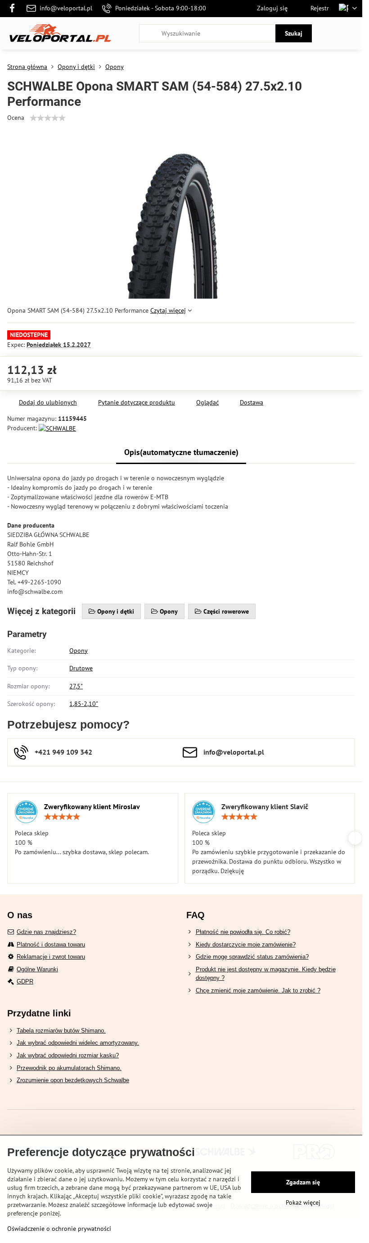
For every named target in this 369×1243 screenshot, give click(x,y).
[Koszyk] (330, 33)
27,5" (76, 686)
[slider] (48, 118)
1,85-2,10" (83, 704)
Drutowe (81, 668)
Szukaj (293, 33)
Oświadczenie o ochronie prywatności (59, 1229)
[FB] (14, 8)
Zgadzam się (303, 1182)
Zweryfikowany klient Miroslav (92, 806)
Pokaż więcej (303, 1202)
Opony (78, 651)
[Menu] (351, 33)
